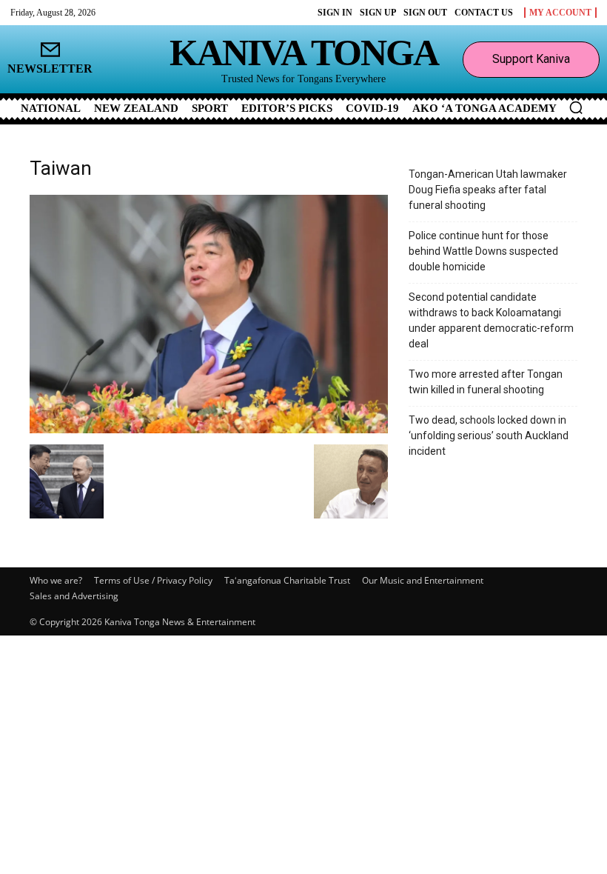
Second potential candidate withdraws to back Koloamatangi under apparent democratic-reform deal (491, 320)
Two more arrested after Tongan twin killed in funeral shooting (486, 382)
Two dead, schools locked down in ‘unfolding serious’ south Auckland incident (489, 435)
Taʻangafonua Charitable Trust (287, 580)
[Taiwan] (209, 429)
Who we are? (56, 580)
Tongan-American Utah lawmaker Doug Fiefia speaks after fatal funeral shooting (488, 189)
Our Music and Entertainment (422, 580)
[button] (576, 107)
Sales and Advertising (74, 596)
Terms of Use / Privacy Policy (153, 580)
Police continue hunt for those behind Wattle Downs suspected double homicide (483, 251)
